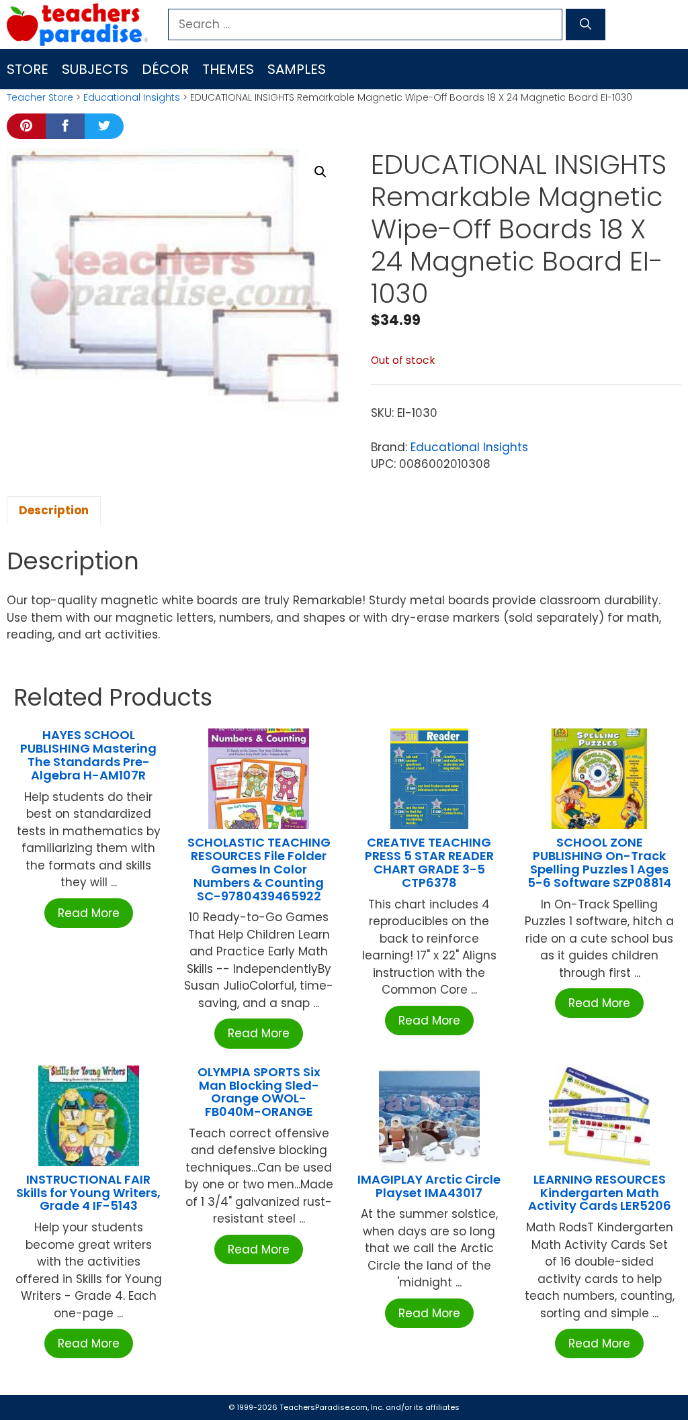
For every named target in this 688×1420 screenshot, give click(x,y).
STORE (27, 69)
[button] (320, 172)
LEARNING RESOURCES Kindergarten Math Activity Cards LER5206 (599, 1193)
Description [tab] (54, 510)
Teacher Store (40, 97)
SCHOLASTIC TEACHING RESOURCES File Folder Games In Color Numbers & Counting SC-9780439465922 (259, 869)
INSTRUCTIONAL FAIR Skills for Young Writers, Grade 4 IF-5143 (88, 1193)
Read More (89, 913)
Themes (228, 69)
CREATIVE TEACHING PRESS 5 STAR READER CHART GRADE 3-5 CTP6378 (429, 862)
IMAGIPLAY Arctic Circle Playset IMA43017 (429, 1186)
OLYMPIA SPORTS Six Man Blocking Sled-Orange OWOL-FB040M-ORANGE (259, 1091)
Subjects (95, 69)
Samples (296, 69)
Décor (165, 69)
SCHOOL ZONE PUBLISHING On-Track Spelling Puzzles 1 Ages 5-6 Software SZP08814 (599, 862)
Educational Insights (131, 97)
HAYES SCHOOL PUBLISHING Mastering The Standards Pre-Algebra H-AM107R (88, 754)
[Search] (585, 25)
